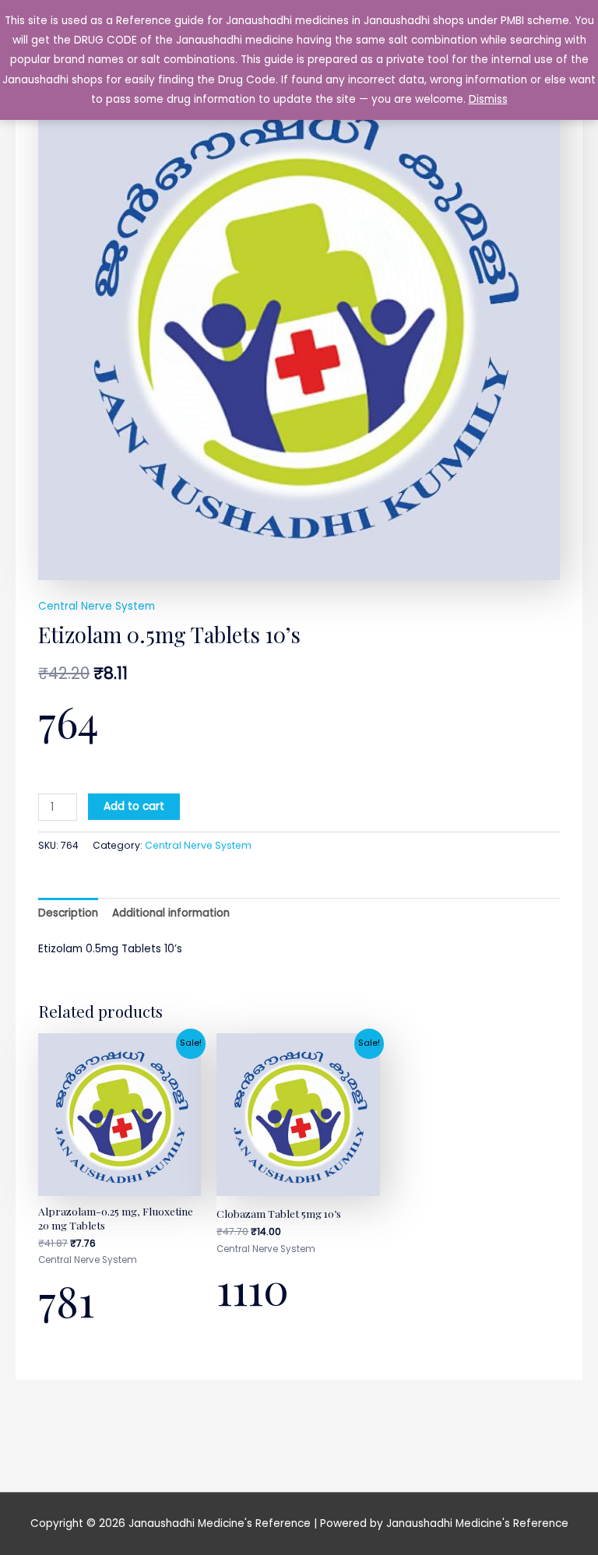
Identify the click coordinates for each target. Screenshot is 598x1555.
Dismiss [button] (488, 99)
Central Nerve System (96, 606)
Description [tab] (68, 913)
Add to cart (134, 806)
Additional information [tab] (171, 913)
